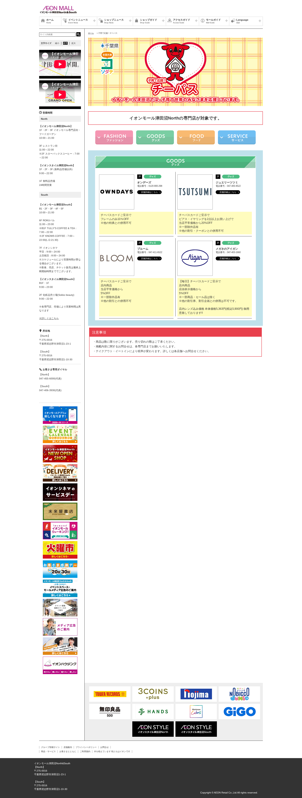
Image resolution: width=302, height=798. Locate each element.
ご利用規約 (85, 751)
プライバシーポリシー (86, 747)
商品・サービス (48, 751)
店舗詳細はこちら (149, 192)
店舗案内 (68, 747)
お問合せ (104, 747)
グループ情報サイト (50, 747)
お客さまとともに (67, 751)
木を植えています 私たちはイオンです (112, 751)
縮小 (57, 43)
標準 (65, 43)
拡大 (73, 43)
